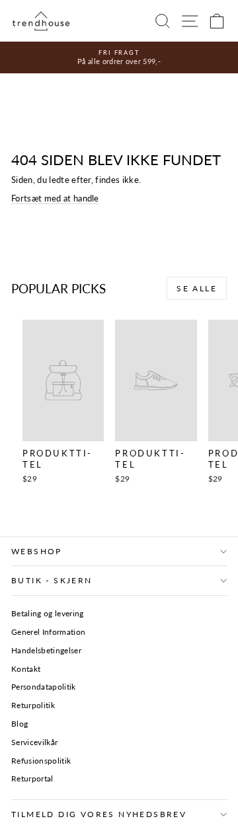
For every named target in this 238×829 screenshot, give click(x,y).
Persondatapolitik (43, 687)
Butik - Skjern (52, 580)
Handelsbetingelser (46, 650)
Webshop (36, 551)
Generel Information (48, 632)
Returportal (32, 778)
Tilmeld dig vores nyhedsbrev (98, 814)
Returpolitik (33, 705)
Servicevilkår (34, 742)
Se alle (197, 288)
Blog (19, 724)
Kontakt (25, 669)
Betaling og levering (47, 613)
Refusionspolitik (41, 761)
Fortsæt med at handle (55, 198)
